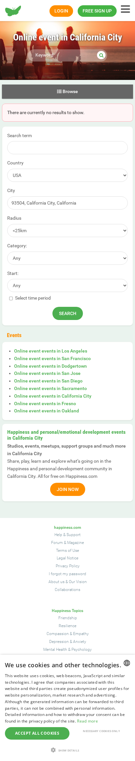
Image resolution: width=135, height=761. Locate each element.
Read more (87, 721)
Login (61, 10)
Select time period (32, 298)
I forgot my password (67, 574)
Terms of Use (67, 550)
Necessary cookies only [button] (101, 731)
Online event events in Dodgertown (50, 366)
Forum (57, 542)
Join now (68, 489)
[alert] (67, 708)
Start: (12, 273)
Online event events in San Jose (47, 373)
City (11, 190)
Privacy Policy (68, 566)
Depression (59, 641)
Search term (19, 135)
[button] (67, 750)
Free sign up (97, 10)
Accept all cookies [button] (37, 733)
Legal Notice (67, 558)
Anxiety (79, 641)
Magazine (75, 542)
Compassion (58, 633)
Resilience (67, 626)
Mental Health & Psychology (67, 649)
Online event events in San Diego (48, 380)
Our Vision (78, 581)
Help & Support (67, 534)
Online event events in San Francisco (52, 358)
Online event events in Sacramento (50, 388)
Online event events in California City (52, 396)
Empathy (81, 633)
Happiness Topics (67, 610)
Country (15, 162)
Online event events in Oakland (46, 410)
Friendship (67, 618)
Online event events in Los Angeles (50, 351)
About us (56, 581)
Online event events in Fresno (45, 403)
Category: (17, 245)
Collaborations (67, 589)
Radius (14, 218)
